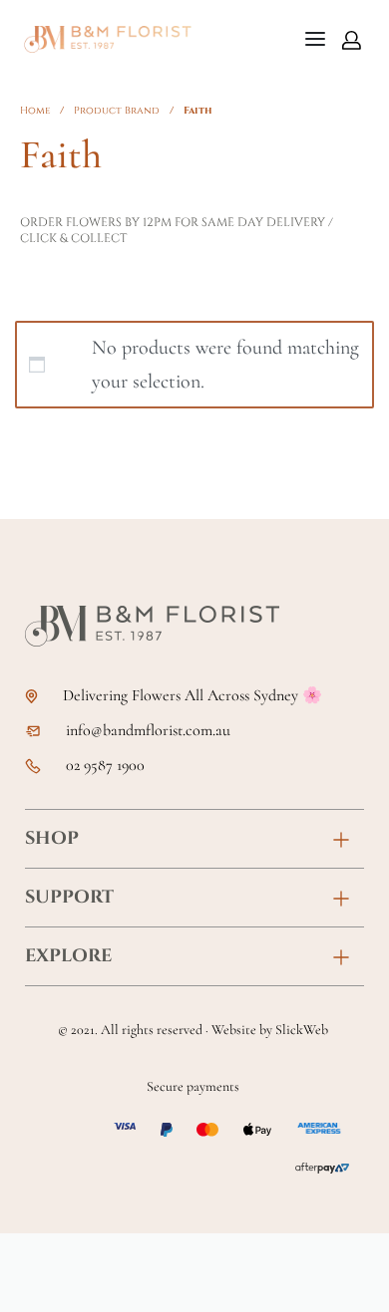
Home (35, 111)
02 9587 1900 (105, 765)
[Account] (351, 40)
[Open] (315, 39)
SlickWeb (301, 1029)
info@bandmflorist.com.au (148, 730)
